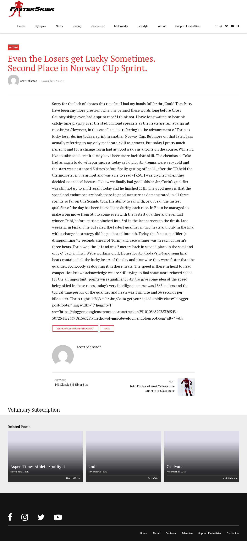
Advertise (187, 533)
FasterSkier (153, 478)
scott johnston (28, 80)
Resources (98, 26)
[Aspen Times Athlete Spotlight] (44, 456)
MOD (107, 328)
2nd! (92, 466)
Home (21, 26)
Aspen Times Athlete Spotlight (37, 466)
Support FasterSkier (187, 26)
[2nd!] (123, 456)
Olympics (40, 26)
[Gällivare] (201, 456)
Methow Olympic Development (75, 328)
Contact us (233, 533)
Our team (171, 533)
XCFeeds (13, 47)
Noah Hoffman (73, 478)
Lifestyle (143, 26)
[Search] (238, 26)
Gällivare (175, 466)
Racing (77, 26)
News (59, 26)
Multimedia (121, 26)
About (162, 26)
